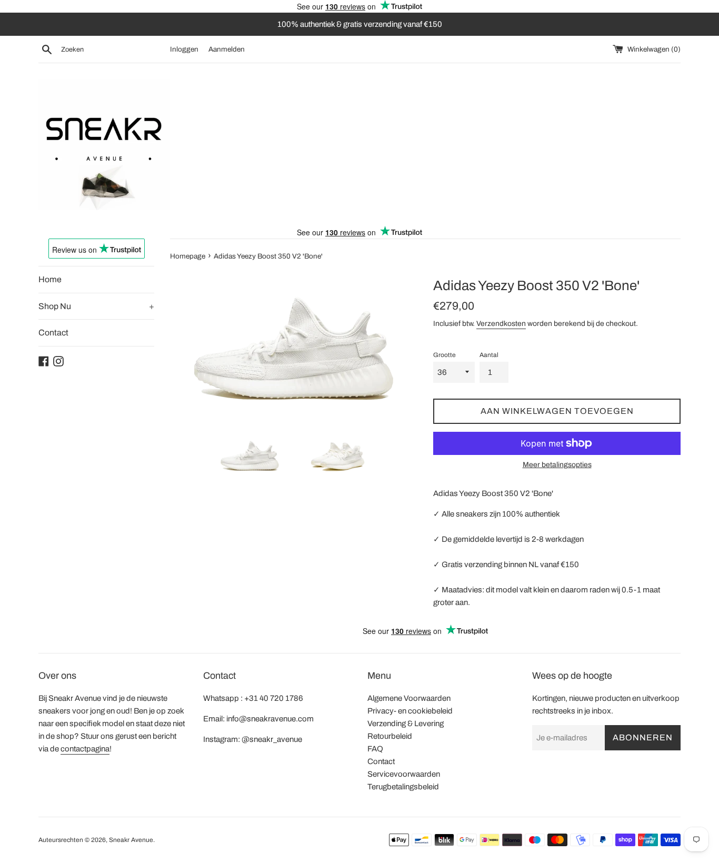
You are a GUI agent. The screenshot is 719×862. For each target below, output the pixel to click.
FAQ (375, 749)
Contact (53, 332)
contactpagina (85, 749)
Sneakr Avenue (131, 840)
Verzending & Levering (405, 723)
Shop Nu (96, 306)
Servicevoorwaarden (403, 774)
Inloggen (184, 49)
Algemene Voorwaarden (409, 698)
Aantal (489, 355)
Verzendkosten (501, 324)
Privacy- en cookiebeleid (410, 711)
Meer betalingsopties (557, 465)
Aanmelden (226, 49)
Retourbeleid (389, 736)
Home (50, 279)
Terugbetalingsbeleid (403, 786)
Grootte (444, 355)
